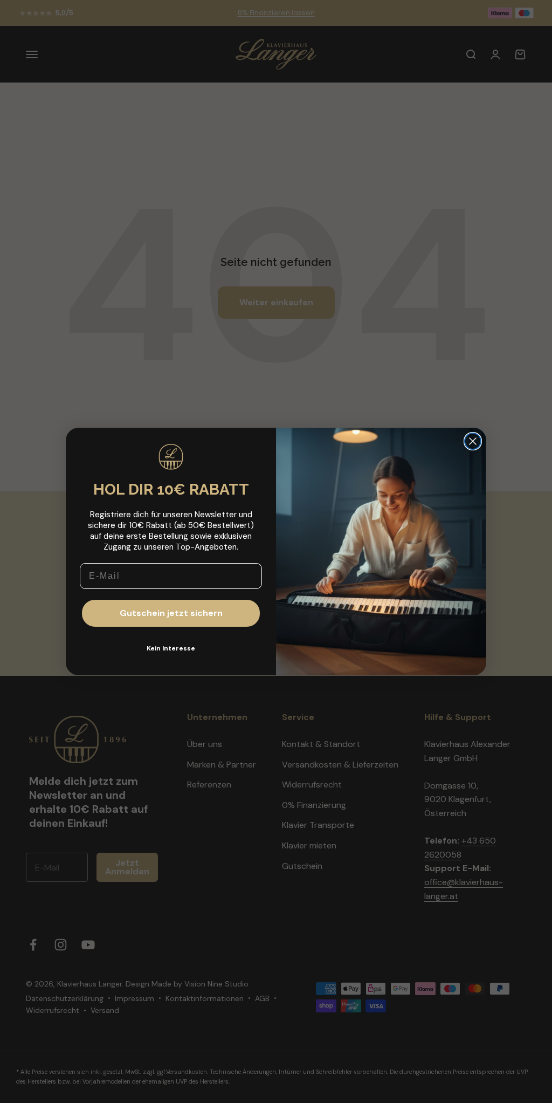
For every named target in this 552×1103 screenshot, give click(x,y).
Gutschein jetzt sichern (171, 613)
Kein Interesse (171, 648)
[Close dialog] (473, 441)
